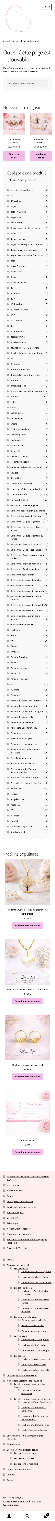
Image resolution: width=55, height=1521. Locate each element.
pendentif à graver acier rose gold (26, 711)
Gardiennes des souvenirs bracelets (27, 605)
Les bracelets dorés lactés (33, 1345)
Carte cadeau (16, 418)
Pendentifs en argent (20, 733)
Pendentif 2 (16, 695)
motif (13, 635)
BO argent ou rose (19, 309)
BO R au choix (16, 331)
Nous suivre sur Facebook (19, 1228)
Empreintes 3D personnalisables (26, 489)
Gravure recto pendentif (22, 624)
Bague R (14, 260)
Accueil (6, 41)
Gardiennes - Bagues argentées (25, 521)
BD (11, 287)
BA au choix (15, 201)
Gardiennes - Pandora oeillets (24, 569)
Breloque (14, 396)
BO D (12, 315)
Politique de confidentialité (20, 1201)
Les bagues (19, 1355)
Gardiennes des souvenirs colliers (26, 610)
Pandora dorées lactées (32, 1325)
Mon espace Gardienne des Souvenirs (24, 1380)
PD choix (14, 689)
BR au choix (15, 364)
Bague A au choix (18, 211)
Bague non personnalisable (23, 249)
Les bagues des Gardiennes (34, 1430)
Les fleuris (15, 629)
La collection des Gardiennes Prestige (32, 1399)
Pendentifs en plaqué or (21, 738)
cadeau (13, 402)
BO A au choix (16, 304)
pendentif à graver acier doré (24, 706)
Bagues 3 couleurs (19, 282)
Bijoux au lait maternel (18, 1265)
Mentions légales (15, 1212)
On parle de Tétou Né (17, 1248)
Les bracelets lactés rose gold (35, 1350)
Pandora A (15, 651)
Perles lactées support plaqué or (26, 783)
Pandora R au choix (19, 678)
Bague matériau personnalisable (26, 244)
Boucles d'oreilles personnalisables (27, 353)
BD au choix (15, 293)
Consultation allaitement (19, 1469)
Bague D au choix (18, 238)
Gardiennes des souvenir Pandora (26, 580)
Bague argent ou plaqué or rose (25, 228)
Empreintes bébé (18, 494)
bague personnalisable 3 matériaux (27, 255)
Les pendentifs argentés (26, 1453)
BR (11, 358)
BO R (12, 326)
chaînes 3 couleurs (19, 456)
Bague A (14, 206)
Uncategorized (17, 832)
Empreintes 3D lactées (21, 483)
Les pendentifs (21, 1268)
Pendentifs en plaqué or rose (24, 744)
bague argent (16, 222)
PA (11, 640)
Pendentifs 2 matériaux (21, 722)
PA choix (14, 646)
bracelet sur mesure (20, 369)
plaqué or (14, 793)
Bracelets (15, 380)
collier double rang (19, 461)
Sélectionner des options (27, 925)
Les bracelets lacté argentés (35, 1339)
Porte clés (15, 804)
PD (11, 684)
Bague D (14, 233)
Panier (10, 1480)
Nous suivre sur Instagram (19, 1234)
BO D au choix (16, 320)
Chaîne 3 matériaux (19, 429)
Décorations (16, 478)
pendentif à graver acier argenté (25, 700)
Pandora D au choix (19, 668)
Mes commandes (15, 1190)
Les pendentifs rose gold (26, 1463)
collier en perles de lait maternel (26, 467)
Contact (11, 1196)
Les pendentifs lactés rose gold (36, 1282)
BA (11, 195)
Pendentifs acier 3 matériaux (24, 727)
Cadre (13, 407)
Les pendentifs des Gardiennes (36, 1402)
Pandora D (15, 662)
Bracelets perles (18, 385)
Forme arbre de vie (19, 499)
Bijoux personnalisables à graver (22, 1449)
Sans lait (14, 821)
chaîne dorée (16, 440)
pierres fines (16, 788)
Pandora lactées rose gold (33, 1331)
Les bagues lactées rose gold (35, 1369)
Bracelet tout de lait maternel (25, 374)
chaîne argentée (18, 434)
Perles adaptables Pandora (23, 763)
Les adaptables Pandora (25, 1316)
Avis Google (12, 1223)
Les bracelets (20, 1336)
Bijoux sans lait (14, 1444)
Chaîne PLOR (16, 445)
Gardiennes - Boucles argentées (25, 549)
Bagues (13, 277)
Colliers (14, 472)
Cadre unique (16, 412)
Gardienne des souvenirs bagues (25, 516)
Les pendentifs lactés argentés (36, 1271)
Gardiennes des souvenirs (22, 585)
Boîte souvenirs (17, 336)
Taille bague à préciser (21, 826)
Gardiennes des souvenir (22, 574)
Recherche (27, 1516)
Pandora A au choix (19, 657)
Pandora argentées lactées (34, 1320)
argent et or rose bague (21, 190)
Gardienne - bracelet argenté (24, 505)
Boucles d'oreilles (19, 342)
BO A (12, 298)
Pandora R (15, 673)
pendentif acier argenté (21, 717)
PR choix (14, 815)
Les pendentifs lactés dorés (34, 1277)
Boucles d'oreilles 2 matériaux (24, 347)
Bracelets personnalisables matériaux (28, 391)
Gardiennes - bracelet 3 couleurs (25, 563)
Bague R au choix (18, 266)
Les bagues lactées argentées (35, 1359)
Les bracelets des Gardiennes (35, 1424)
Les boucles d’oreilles (24, 1287)
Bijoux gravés (13, 1217)
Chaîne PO (15, 450)
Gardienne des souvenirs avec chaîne (27, 510)
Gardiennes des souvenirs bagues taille (29, 591)
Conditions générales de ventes (22, 1206)
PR (11, 810)
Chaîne (13, 423)
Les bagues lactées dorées (33, 1364)
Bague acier (16, 217)
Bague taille (16, 271)
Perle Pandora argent (20, 758)
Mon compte (13, 1185)
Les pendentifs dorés (24, 1458)
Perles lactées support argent (24, 777)
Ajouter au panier (14, 156)
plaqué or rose (17, 799)
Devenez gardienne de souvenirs (22, 1375)
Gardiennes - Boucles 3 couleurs (25, 544)
